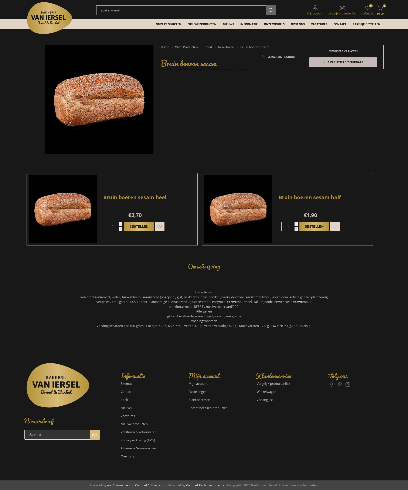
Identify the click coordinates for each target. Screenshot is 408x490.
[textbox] (181, 10)
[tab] (204, 264)
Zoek (124, 400)
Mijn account (315, 13)
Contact (126, 391)
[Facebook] (331, 382)
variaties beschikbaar (345, 62)
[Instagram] (347, 382)
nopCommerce (117, 485)
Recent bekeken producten (208, 408)
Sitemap (127, 383)
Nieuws (126, 408)
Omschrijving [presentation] (204, 264)
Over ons (127, 456)
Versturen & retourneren (139, 432)
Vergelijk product (281, 56)
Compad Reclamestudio (203, 485)
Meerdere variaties (343, 51)
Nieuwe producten (134, 424)
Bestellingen (198, 391)
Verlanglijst (265, 400)
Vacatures (128, 416)
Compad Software (147, 485)
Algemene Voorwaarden (138, 448)
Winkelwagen (266, 391)
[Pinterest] (339, 382)
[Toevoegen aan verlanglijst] (159, 226)
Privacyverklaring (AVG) (138, 440)
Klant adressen (199, 400)
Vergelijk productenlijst (342, 13)
